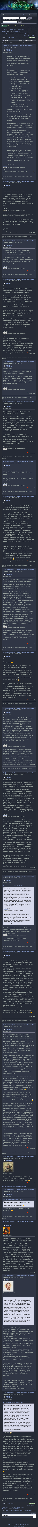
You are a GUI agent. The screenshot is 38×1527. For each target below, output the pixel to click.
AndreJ (9, 1280)
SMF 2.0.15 (11, 1524)
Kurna (9, 50)
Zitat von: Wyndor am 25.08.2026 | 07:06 (13, 1199)
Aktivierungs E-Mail (9, 16)
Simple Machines (25, 1524)
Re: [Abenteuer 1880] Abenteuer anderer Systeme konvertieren (18, 181)
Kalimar (9, 1225)
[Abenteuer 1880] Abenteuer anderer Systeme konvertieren (18, 45)
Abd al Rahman (16, 31)
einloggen (16, 14)
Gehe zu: (33, 1513)
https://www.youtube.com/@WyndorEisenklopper (14, 1186)
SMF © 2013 (18, 1524)
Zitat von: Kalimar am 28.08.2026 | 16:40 (13, 1295)
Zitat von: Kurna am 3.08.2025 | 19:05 (12, 885)
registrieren (24, 14)
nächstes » (33, 35)
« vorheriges (27, 35)
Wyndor (9, 1161)
